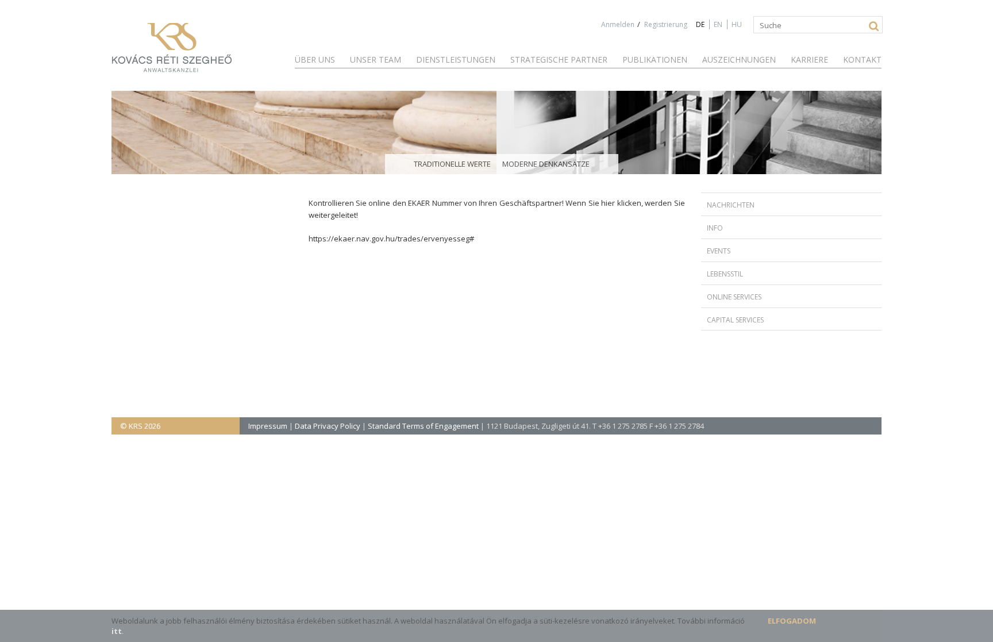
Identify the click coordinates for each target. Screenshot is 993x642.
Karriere (809, 59)
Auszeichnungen (739, 59)
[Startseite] (171, 48)
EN (718, 24)
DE (700, 24)
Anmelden (617, 24)
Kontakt (862, 59)
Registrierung (665, 24)
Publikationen (654, 59)
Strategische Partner (558, 59)
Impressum (267, 426)
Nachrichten (731, 205)
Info (715, 228)
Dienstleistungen (455, 59)
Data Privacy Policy (327, 426)
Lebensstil (725, 274)
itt (116, 631)
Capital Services (735, 320)
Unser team (375, 59)
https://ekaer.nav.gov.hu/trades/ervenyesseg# (391, 238)
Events (718, 251)
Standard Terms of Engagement (423, 426)
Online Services (734, 297)
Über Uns (315, 59)
